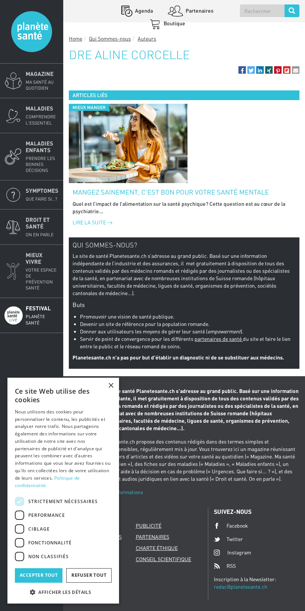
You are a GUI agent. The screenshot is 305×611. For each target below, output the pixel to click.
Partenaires (199, 10)
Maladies (41, 115)
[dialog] (63, 491)
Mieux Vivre (41, 271)
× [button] (110, 385)
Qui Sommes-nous (110, 38)
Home (75, 38)
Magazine (40, 80)
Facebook (237, 525)
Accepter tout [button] (39, 575)
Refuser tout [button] (88, 575)
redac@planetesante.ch (240, 586)
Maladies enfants (40, 156)
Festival (38, 315)
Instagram (239, 552)
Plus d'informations (120, 492)
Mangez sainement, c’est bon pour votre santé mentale (171, 192)
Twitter (235, 539)
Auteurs (147, 38)
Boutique (174, 23)
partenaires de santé (219, 339)
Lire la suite (90, 222)
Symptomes (42, 194)
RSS (231, 566)
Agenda (143, 10)
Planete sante (31, 31)
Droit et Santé (40, 226)
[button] (242, 70)
